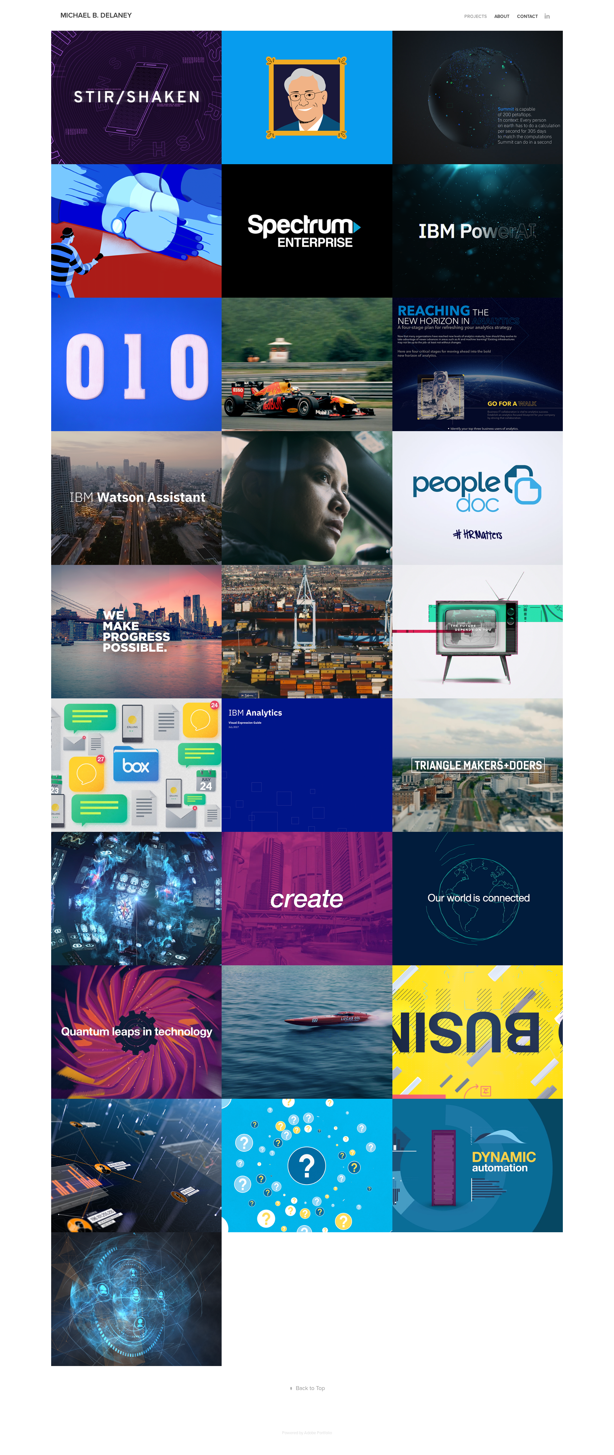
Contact (527, 16)
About (501, 16)
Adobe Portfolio (318, 1432)
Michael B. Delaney (96, 15)
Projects (475, 16)
